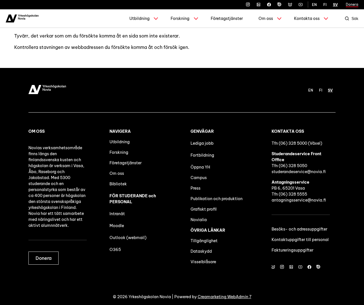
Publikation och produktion (217, 198)
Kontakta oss (307, 18)
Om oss (265, 18)
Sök (354, 18)
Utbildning (139, 18)
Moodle (116, 225)
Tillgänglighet (204, 240)
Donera (352, 4)
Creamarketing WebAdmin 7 (224, 296)
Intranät (117, 213)
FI (324, 5)
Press (195, 188)
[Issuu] (279, 4)
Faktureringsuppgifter (292, 250)
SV (335, 5)
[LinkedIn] (258, 4)
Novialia (199, 219)
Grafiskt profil (204, 209)
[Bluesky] (290, 4)
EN (314, 5)
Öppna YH (200, 167)
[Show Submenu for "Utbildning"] (156, 18)
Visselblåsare (203, 261)
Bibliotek (118, 183)
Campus (199, 177)
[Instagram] (248, 4)
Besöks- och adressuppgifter (299, 229)
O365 (115, 249)
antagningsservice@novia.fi (299, 200)
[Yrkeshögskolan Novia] (22, 18)
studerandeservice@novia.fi (299, 171)
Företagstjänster (227, 18)
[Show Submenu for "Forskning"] (196, 18)
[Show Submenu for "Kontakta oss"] (326, 18)
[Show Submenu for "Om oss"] (279, 18)
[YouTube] (300, 4)
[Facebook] (269, 4)
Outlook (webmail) (127, 237)
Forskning (180, 18)
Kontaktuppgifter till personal (300, 239)
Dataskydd (201, 251)
